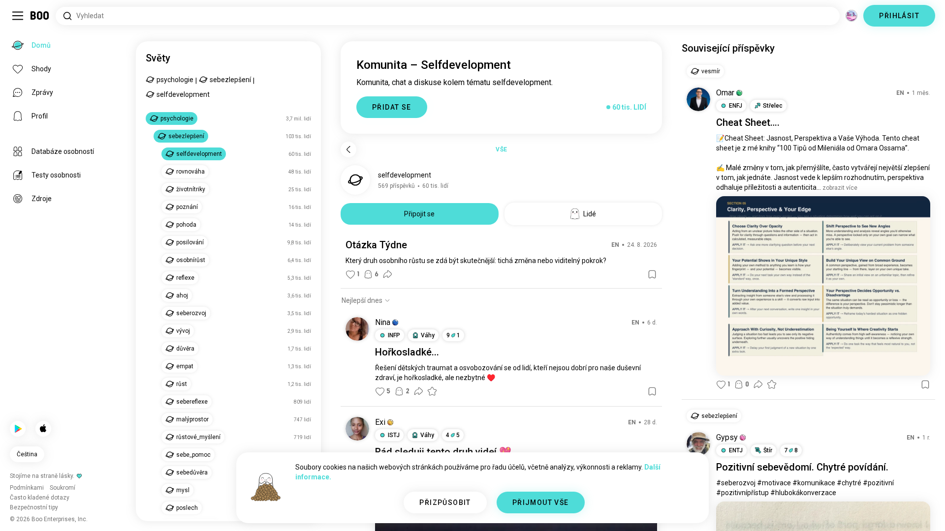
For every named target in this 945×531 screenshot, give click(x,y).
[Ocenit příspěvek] (432, 391)
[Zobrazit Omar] (698, 99)
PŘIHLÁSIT (899, 16)
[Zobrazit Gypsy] (698, 444)
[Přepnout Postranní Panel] (18, 16)
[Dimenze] (851, 16)
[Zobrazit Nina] (357, 329)
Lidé (589, 214)
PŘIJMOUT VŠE (540, 502)
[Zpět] (348, 149)
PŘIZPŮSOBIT (445, 502)
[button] (395, 322)
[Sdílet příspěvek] (387, 274)
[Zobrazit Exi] (357, 429)
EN (615, 244)
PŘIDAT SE (391, 107)
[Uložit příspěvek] (652, 274)
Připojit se (419, 214)
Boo (40, 15)
